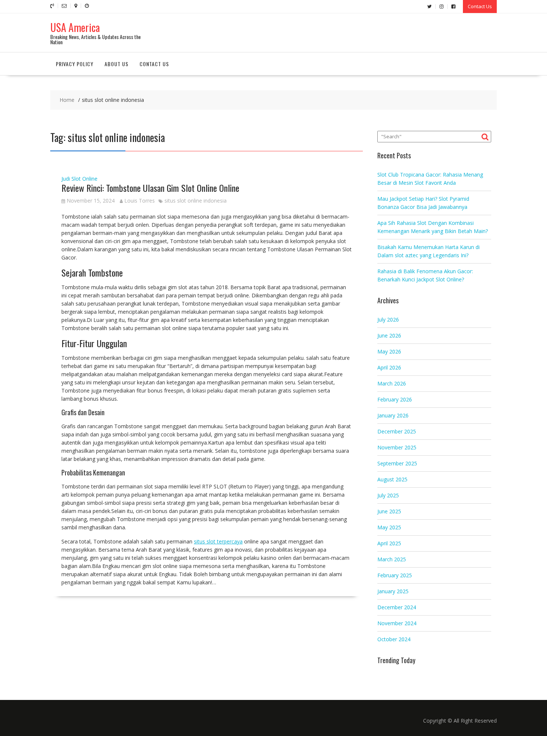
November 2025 (396, 447)
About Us (116, 64)
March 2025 (391, 559)
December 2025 (396, 431)
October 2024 (393, 639)
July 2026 (388, 319)
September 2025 (397, 463)
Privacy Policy (74, 64)
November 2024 (396, 623)
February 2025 (394, 575)
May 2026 (389, 351)
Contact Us (480, 6)
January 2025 (393, 591)
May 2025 (389, 527)
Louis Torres (139, 200)
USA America (75, 27)
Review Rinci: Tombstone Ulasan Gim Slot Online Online (150, 187)
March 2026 (391, 383)
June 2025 (389, 511)
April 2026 (389, 367)
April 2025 (389, 543)
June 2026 (389, 335)
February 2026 (394, 399)
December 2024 (396, 607)
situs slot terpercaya (218, 541)
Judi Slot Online (79, 178)
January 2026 (393, 415)
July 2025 (388, 495)
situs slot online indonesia (195, 200)
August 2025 (392, 479)
